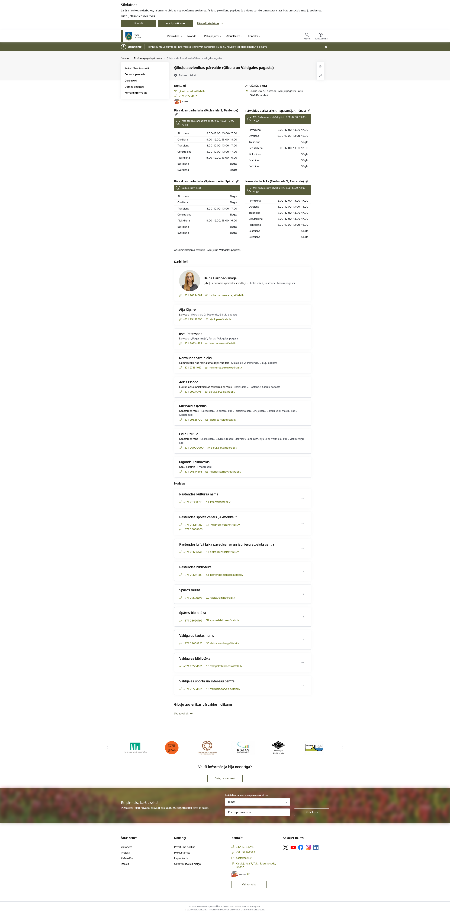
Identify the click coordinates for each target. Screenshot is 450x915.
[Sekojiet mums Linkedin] (316, 847)
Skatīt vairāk (181, 713)
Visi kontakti (249, 884)
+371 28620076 (193, 597)
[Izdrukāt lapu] (320, 66)
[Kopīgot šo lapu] (320, 75)
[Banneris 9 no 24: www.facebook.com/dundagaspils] (243, 747)
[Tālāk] (342, 747)
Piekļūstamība (182, 852)
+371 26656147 (193, 552)
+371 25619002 (193, 525)
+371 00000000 (193, 447)
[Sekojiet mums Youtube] (293, 847)
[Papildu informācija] (248, 874)
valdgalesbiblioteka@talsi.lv (226, 666)
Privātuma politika (184, 847)
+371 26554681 (188, 96)
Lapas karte (181, 858)
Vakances (126, 847)
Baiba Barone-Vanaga (220, 278)
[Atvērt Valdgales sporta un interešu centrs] (302, 685)
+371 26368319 (193, 502)
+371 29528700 (192, 419)
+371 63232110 (245, 847)
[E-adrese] (181, 101)
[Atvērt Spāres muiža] (302, 594)
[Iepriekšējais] (107, 747)
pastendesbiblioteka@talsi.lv (226, 574)
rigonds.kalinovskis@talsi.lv (225, 471)
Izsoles (125, 864)
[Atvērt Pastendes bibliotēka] (302, 571)
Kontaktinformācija (136, 92)
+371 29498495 (192, 319)
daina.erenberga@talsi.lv (224, 643)
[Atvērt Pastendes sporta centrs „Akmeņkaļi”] (302, 523)
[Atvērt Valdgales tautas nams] (302, 639)
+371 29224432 (192, 343)
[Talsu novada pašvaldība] (133, 36)
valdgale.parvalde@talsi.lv (225, 689)
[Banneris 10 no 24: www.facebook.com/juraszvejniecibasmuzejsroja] (278, 747)
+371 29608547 (193, 643)
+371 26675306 (193, 575)
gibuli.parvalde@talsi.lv (192, 91)
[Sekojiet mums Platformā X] (285, 847)
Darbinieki (131, 80)
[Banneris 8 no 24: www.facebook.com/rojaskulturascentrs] (207, 747)
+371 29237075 (192, 391)
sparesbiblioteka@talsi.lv (224, 620)
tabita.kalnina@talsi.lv (222, 597)
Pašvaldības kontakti (137, 68)
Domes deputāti (134, 86)
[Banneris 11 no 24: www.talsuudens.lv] (314, 747)
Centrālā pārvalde (135, 74)
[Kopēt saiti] (176, 114)
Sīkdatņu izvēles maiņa (187, 864)
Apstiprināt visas (175, 23)
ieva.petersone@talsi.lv (223, 343)
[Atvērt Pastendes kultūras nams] (302, 498)
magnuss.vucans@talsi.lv (225, 524)
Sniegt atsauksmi (225, 778)
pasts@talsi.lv (243, 858)
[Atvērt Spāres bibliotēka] (302, 617)
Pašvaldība (127, 858)
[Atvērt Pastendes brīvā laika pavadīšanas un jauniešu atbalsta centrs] (302, 548)
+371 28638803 (193, 529)
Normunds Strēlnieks (195, 358)
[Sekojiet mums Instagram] (308, 847)
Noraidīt (138, 23)
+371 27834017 (192, 367)
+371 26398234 (245, 852)
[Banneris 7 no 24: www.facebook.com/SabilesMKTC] (171, 747)
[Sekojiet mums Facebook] (300, 847)
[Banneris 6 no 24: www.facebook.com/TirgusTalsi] (136, 747)
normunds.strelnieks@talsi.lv (225, 367)
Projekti (125, 852)
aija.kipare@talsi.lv (220, 319)
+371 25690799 (193, 620)
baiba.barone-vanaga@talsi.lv (227, 295)
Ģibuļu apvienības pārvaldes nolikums (203, 704)
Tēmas (231, 802)
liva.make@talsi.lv (220, 502)
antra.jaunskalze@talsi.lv (224, 552)
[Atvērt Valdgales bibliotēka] (302, 662)
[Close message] (326, 47)
